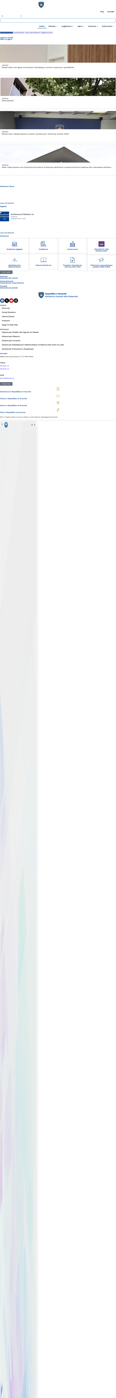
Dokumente (107, 26)
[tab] (18, 33)
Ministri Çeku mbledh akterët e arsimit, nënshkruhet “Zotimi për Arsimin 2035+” (36, 134)
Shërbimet (4, 236)
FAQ (102, 12)
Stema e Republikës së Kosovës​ (13, 406)
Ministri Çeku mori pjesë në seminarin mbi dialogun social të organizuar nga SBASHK (38, 67)
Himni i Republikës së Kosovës (13, 412)
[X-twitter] (7, 300)
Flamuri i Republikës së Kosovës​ (13, 399)
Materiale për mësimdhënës (12, 283)
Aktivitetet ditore (7, 186)
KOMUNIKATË (8, 101)
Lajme (79, 26)
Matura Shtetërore (43, 265)
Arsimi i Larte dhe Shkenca (33, 32)
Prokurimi (6, 321)
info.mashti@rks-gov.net (7, 378)
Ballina (42, 26)
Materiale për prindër (9, 288)
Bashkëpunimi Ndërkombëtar (14, 266)
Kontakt (110, 12)
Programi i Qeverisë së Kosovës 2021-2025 (72, 266)
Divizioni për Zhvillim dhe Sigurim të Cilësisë (20, 332)
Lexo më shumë (7, 203)
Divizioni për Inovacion (11, 341)
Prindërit (3, 286)
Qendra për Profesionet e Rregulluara (17, 349)
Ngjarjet (3, 206)
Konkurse (92, 26)
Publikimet (43, 249)
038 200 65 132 (4, 369)
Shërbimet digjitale (15, 249)
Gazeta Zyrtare (8, 317)
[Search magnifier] (114, 20)
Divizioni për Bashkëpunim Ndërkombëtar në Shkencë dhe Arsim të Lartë (33, 345)
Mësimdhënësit (6, 281)
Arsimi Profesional (19, 32)
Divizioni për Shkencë (11, 336)
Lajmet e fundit (6, 38)
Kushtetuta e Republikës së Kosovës (15, 392)
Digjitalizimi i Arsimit (47, 32)
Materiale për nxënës (9, 278)
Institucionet (72, 249)
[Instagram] (16, 300)
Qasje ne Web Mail (9, 325)
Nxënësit (4, 276)
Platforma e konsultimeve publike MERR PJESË (102, 266)
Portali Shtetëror (9, 312)
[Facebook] (2, 300)
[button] (11, 16)
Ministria (52, 26)
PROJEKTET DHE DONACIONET (101, 250)
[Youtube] (11, 300)
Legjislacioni (66, 26)
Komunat (6, 308)
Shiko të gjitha (6, 39)
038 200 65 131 (4, 366)
